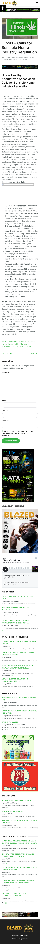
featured (5, 341)
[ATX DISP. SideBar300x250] (18, 488)
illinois (4, 344)
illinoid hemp (30, 341)
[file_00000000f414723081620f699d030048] (18, 462)
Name (4, 400)
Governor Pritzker (16, 341)
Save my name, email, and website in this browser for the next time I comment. (18, 433)
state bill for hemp (28, 346)
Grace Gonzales (19, 57)
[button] (3, 8)
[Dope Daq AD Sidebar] (18, 748)
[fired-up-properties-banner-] (20, 914)
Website (5, 421)
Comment (6, 372)
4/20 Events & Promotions (12, 811)
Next (33, 353)
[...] (36, 604)
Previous (9, 353)
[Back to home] (10, 3)
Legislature (16, 346)
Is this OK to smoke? (10, 722)
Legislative (23, 59)
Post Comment (11, 441)
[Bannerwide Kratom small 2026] (20, 776)
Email (5, 410)
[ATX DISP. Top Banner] (20, 10)
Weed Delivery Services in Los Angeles (17, 800)
